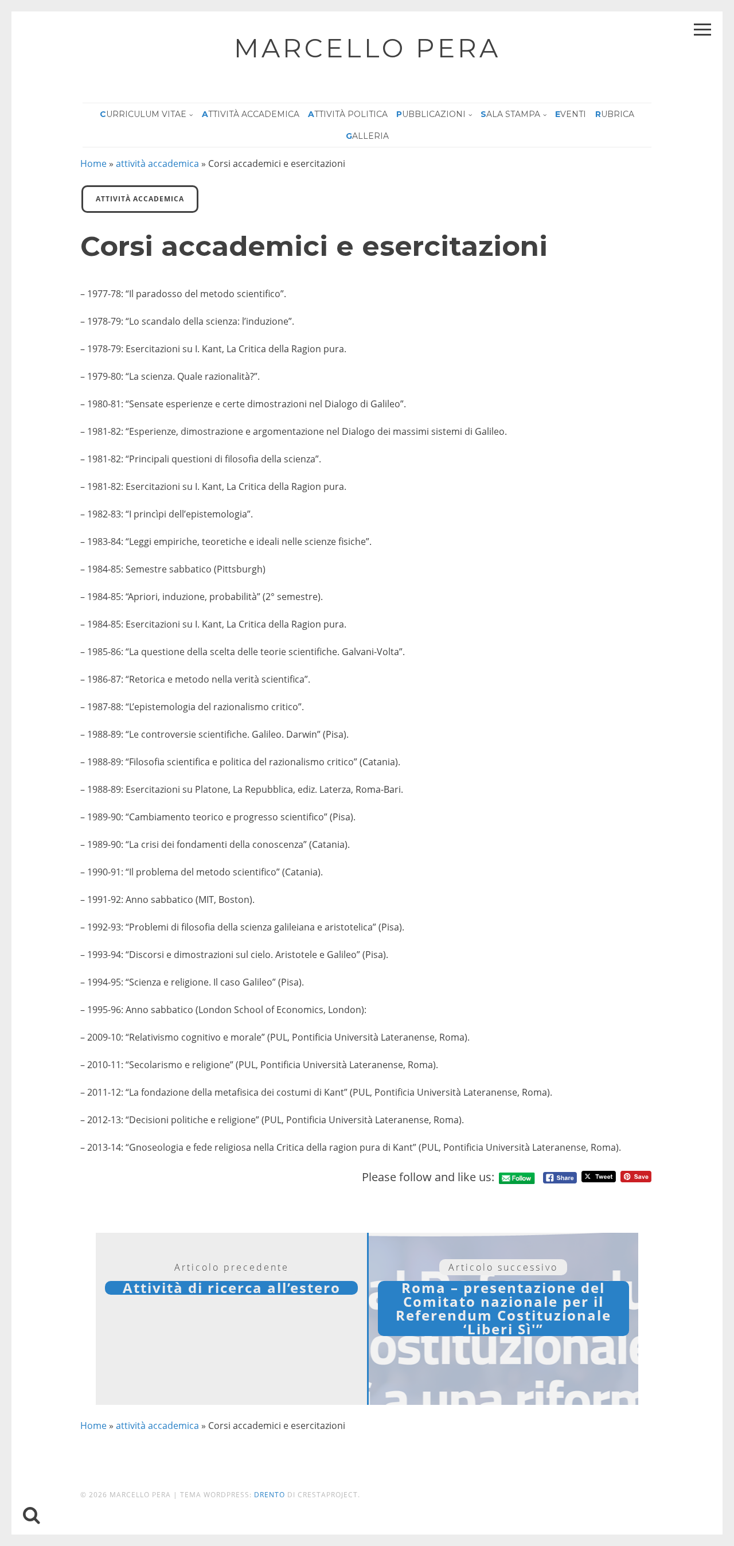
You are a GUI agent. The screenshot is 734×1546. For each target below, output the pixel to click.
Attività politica (348, 114)
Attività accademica (250, 114)
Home (93, 163)
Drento (269, 1495)
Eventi (570, 114)
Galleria (367, 136)
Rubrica (614, 114)
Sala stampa (510, 114)
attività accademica (157, 163)
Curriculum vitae (143, 114)
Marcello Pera (367, 48)
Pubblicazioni (431, 114)
